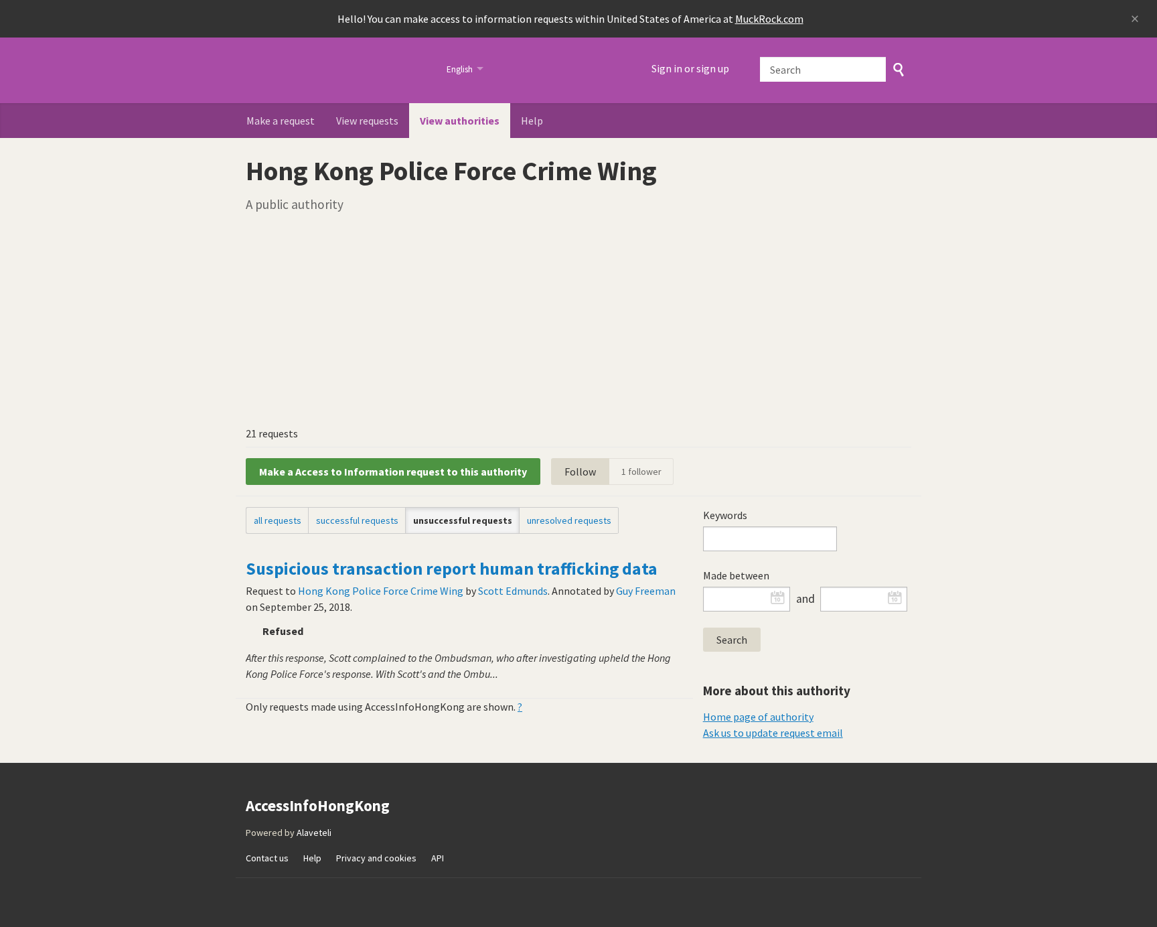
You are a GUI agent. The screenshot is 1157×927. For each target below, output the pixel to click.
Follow (580, 471)
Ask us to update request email (773, 732)
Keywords (725, 515)
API (437, 858)
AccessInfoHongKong (338, 70)
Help (532, 120)
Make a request (280, 120)
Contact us (267, 858)
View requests (367, 120)
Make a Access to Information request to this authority (393, 471)
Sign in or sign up (690, 68)
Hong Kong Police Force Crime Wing (380, 590)
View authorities (459, 120)
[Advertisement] (578, 319)
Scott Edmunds (513, 590)
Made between (736, 575)
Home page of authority (758, 716)
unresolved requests (569, 520)
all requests (277, 520)
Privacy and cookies (376, 858)
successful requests (357, 520)
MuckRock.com (769, 18)
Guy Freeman (646, 590)
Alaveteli (314, 833)
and (805, 598)
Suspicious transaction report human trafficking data (452, 568)
